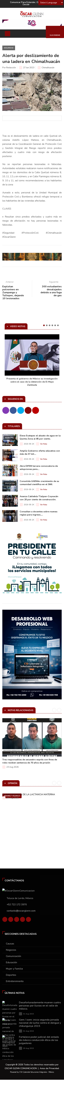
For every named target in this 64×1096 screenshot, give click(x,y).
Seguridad (9, 48)
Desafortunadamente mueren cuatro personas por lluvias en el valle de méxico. (40, 1006)
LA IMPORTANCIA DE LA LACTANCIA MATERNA (28, 794)
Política (9, 453)
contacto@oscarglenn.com (21, 910)
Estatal (8, 468)
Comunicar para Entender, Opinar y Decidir (27, 3)
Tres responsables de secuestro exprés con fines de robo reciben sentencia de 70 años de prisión (29, 761)
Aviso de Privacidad (49, 1068)
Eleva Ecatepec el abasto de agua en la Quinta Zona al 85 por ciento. (40, 437)
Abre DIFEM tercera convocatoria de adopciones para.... (39, 468)
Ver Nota (43, 444)
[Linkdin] (16, 920)
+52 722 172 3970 (17, 904)
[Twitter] (10, 920)
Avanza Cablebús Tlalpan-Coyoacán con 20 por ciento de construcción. (39, 498)
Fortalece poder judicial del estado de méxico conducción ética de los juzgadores (39, 1040)
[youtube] (22, 920)
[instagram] (28, 920)
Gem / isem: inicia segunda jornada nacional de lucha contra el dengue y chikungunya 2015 (40, 1023)
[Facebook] (4, 920)
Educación (10, 483)
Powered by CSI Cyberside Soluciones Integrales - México (32, 1072)
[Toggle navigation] (7, 33)
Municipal (9, 438)
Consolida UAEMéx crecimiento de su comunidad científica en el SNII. (39, 483)
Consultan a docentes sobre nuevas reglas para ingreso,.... (38, 513)
